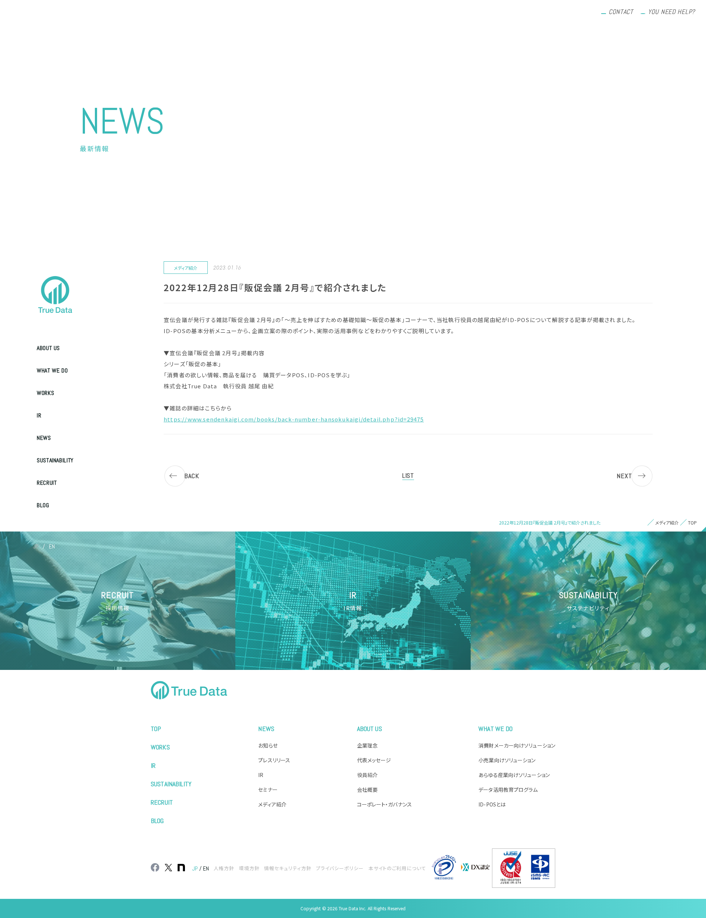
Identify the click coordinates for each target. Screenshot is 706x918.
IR (39, 415)
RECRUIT (47, 483)
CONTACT (621, 11)
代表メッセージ (374, 760)
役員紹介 (367, 774)
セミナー (267, 789)
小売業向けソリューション (506, 760)
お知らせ (267, 745)
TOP (156, 728)
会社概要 (367, 789)
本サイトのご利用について (397, 868)
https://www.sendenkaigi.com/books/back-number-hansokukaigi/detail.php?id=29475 (294, 419)
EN (52, 546)
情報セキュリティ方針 (287, 868)
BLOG (43, 505)
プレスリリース (274, 760)
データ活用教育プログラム (508, 789)
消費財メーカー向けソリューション (516, 745)
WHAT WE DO (52, 370)
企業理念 (367, 745)
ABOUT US (48, 348)
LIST (408, 475)
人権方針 (224, 868)
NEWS (44, 438)
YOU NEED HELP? (671, 11)
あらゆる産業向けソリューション (514, 774)
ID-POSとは (492, 804)
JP (36, 546)
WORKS (45, 393)
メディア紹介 (272, 804)
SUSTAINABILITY (55, 460)
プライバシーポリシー (340, 868)
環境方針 (249, 868)
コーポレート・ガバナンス (384, 804)
